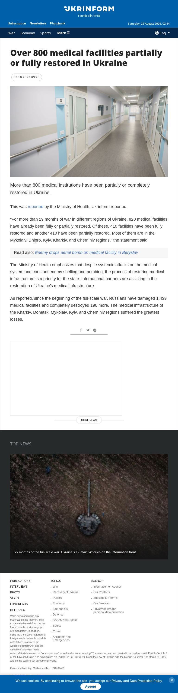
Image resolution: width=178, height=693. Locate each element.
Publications (20, 580)
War (11, 33)
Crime (56, 631)
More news (89, 420)
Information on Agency (107, 586)
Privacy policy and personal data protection (108, 610)
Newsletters (38, 23)
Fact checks (60, 609)
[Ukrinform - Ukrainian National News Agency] (89, 8)
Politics (57, 597)
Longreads (19, 604)
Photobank (57, 23)
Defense (58, 614)
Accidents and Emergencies (62, 638)
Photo (15, 592)
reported (35, 206)
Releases (17, 610)
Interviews (18, 586)
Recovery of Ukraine (66, 592)
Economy (27, 33)
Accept (90, 686)
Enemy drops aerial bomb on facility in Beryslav (86, 252)
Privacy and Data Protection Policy (137, 681)
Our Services (101, 603)
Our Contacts (101, 592)
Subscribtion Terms (105, 597)
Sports (45, 33)
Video (14, 598)
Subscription (17, 23)
